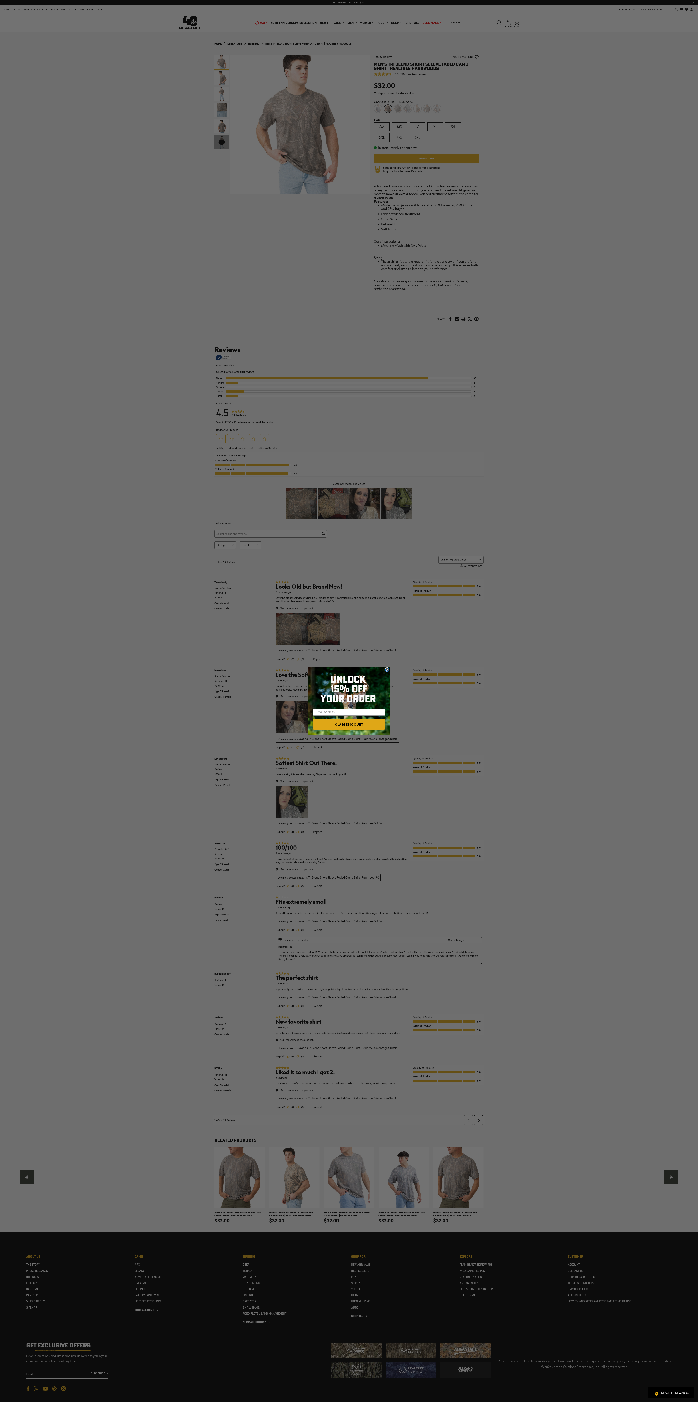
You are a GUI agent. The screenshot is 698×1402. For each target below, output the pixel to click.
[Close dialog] (387, 669)
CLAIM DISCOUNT (349, 724)
